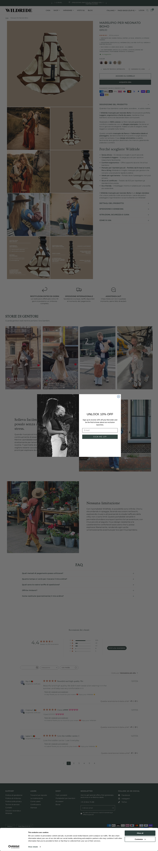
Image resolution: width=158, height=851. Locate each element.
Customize (139, 839)
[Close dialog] (118, 396)
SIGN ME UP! (100, 437)
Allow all (140, 833)
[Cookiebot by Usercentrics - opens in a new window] (14, 846)
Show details (33, 847)
